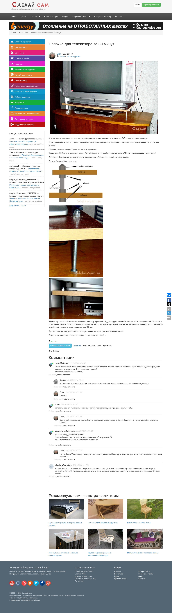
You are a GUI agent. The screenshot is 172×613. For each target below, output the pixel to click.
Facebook (42, 583)
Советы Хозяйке (22, 58)
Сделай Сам (47, 4)
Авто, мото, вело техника (26, 91)
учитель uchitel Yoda (65, 431)
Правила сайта (120, 578)
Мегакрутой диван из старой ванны (142, 552)
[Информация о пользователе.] (51, 364)
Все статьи (118, 574)
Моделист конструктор (25, 124)
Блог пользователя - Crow (60, 345)
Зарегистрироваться (151, 5)
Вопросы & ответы (80, 16)
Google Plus (48, 583)
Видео (65, 16)
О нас (140, 576)
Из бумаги (19, 102)
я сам (57, 404)
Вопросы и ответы (145, 574)
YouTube (12, 583)
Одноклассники (30, 583)
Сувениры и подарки (24, 119)
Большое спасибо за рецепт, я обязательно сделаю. (22, 142)
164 (93, 578)
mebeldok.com (61, 363)
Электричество (21, 108)
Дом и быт (19, 52)
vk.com (18, 583)
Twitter (36, 583)
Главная (117, 571)
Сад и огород (20, 47)
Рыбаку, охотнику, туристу (26, 85)
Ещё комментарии (17, 205)
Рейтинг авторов (51, 16)
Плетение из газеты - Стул (138, 522)
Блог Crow (23, 32)
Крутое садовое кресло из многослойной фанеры (99, 554)
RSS (24, 583)
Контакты (119, 16)
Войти (137, 5)
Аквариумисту (21, 80)
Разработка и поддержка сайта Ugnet (24, 600)
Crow (59, 53)
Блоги (14, 16)
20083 (91, 571)
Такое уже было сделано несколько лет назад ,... (26, 156)
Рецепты (18, 63)
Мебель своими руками (25, 69)
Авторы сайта (144, 571)
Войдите (77, 345)
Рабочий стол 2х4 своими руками (102, 522)
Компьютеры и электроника (27, 113)
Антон (63, 380)
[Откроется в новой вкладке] (15, 603)
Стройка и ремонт (23, 41)
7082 (83, 574)
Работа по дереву (23, 97)
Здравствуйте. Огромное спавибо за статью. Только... (26, 170)
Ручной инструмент (23, 74)
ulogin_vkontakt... (63, 465)
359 (82, 581)
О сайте (35, 16)
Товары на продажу (102, 16)
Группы (24, 16)
